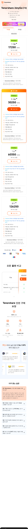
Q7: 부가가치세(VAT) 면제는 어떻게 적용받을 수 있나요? (13, 432)
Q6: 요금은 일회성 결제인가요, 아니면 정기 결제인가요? (13, 426)
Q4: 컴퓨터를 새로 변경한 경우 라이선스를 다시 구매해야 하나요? (13, 415)
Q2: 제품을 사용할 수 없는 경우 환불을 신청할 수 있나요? (12, 403)
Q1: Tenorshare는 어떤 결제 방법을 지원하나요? (13, 389)
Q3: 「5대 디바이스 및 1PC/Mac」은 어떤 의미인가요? (13, 409)
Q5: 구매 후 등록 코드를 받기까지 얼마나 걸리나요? (13, 421)
